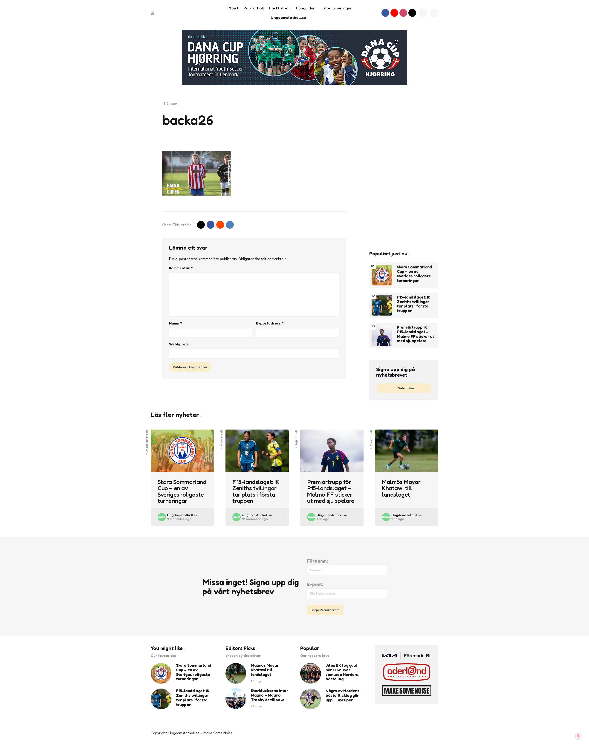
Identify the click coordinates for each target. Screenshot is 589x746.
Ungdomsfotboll (146, 441)
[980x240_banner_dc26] (294, 57)
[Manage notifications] (578, 736)
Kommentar (181, 268)
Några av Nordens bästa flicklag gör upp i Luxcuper (342, 695)
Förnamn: (317, 561)
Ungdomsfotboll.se (182, 515)
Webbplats (179, 344)
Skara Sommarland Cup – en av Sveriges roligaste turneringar (414, 274)
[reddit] (220, 225)
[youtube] (394, 13)
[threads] (412, 13)
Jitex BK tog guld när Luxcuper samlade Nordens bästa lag (342, 672)
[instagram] (403, 13)
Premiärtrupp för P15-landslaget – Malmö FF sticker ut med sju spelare (415, 334)
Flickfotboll (221, 438)
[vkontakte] (230, 225)
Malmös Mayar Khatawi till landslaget (401, 488)
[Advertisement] (403, 170)
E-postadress (269, 323)
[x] (201, 225)
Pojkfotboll (296, 438)
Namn (175, 323)
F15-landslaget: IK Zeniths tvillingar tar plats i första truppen (413, 304)
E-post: (315, 584)
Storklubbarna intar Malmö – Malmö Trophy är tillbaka (269, 695)
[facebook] (385, 13)
